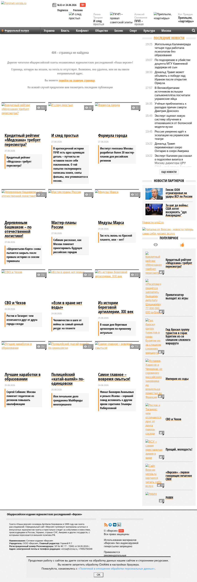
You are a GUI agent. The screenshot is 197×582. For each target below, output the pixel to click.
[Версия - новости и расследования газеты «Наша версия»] (26, 9)
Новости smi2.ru (153, 222)
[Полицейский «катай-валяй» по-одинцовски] (70, 356)
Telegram (110, 525)
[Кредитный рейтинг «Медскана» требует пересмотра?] (23, 117)
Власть (65, 30)
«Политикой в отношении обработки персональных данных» (116, 568)
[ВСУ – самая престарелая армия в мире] (154, 449)
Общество (101, 30)
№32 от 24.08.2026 (66, 5)
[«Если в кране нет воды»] (70, 284)
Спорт (133, 30)
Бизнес (118, 30)
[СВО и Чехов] (23, 284)
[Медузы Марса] (117, 204)
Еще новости (169, 172)
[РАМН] (154, 498)
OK (98, 574)
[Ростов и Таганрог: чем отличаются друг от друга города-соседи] (154, 419)
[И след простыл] (70, 117)
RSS (106, 525)
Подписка (62, 10)
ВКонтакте (115, 525)
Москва (166, 30)
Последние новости (169, 38)
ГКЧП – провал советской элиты (140, 26)
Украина (49, 30)
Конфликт (82, 30)
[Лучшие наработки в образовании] (23, 356)
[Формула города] (117, 117)
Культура (149, 30)
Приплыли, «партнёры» (186, 19)
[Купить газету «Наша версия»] (54, 5)
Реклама (78, 10)
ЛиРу (119, 525)
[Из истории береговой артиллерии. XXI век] (117, 284)
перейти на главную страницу (77, 80)
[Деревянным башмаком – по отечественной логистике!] (23, 204)
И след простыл (98, 22)
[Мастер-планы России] (70, 204)
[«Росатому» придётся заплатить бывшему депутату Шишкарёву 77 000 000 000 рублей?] (154, 296)
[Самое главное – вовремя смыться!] (117, 356)
